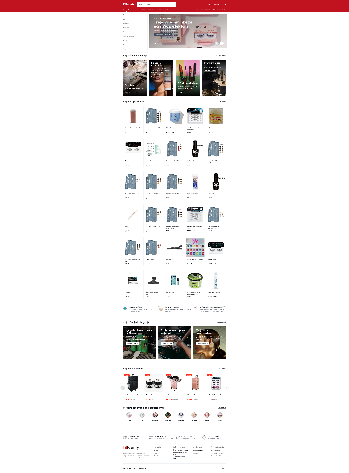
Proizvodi (150, 10)
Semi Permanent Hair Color (195, 259)
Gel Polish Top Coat (192, 161)
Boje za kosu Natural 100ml (153, 128)
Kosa (124, 19)
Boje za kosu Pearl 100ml (132, 193)
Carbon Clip (169, 259)
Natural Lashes (212, 259)
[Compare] (205, 5)
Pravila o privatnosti (217, 453)
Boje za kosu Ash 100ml (173, 193)
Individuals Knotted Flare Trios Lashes (194, 128)
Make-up (126, 23)
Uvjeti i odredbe (215, 450)
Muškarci (126, 27)
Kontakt (166, 10)
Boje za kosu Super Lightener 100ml (213, 227)
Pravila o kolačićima (216, 456)
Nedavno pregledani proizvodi (179, 457)
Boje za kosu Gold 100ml (153, 193)
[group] (133, 116)
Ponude (158, 10)
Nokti (124, 32)
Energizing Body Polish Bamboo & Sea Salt (193, 293)
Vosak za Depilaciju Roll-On (133, 128)
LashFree (127, 292)
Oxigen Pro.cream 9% (214, 292)
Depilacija (126, 15)
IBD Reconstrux (170, 292)
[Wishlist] (209, 5)
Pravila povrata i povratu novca (180, 453)
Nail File (127, 226)
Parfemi (125, 40)
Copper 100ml (150, 259)
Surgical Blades (150, 161)
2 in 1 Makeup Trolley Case (132, 395)
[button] (217, 43)
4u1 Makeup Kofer (171, 395)
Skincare (125, 45)
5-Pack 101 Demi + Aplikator (216, 395)
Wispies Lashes (129, 161)
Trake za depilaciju (192, 193)
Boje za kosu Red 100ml (173, 161)
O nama (142, 10)
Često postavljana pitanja (203, 10)
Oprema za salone (128, 36)
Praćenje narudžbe (220, 10)
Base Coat (211, 193)
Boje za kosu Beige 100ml (153, 226)
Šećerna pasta (212, 128)
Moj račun (195, 453)
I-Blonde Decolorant (172, 128)
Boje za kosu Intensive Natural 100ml (172, 227)
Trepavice (126, 49)
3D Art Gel (149, 395)
